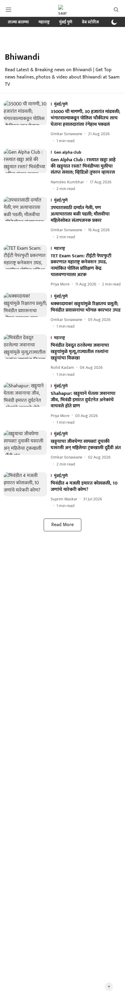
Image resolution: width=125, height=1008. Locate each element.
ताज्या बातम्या (18, 22)
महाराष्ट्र (44, 22)
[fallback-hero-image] (27, 122)
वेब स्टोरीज (90, 22)
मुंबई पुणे (65, 22)
